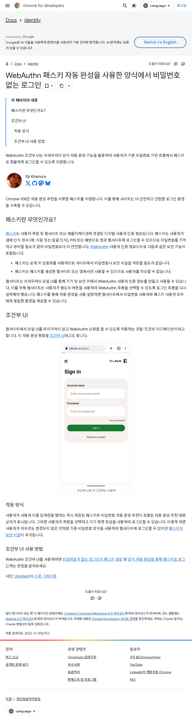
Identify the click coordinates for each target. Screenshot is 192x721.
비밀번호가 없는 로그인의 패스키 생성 (92, 559)
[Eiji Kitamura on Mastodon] (41, 185)
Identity (32, 20)
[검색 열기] (125, 5)
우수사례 (74, 664)
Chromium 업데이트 (82, 657)
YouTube (136, 664)
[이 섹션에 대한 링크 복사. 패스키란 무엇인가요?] (60, 220)
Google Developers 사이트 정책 (113, 619)
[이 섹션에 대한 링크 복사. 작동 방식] (28, 505)
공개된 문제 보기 (17, 664)
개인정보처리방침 (28, 699)
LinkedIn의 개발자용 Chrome (150, 672)
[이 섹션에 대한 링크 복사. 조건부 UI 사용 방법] (47, 549)
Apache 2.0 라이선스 (20, 619)
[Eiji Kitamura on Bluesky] (47, 185)
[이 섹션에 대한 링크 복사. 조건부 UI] (32, 315)
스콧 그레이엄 (45, 576)
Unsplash (22, 576)
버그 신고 (12, 657)
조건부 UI (57, 335)
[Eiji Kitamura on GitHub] (34, 185)
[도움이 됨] (175, 63)
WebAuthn (99, 247)
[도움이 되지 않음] (182, 63)
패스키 (11, 233)
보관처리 (74, 672)
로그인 (182, 6)
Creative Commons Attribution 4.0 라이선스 (94, 613)
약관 (9, 699)
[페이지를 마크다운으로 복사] (62, 86)
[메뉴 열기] (7, 5)
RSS (133, 679)
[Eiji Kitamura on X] (28, 185)
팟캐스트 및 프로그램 (82, 679)
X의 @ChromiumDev (145, 657)
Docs (11, 20)
